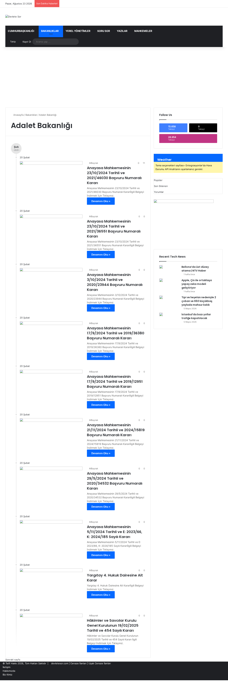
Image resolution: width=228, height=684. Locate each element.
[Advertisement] (114, 77)
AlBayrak (93, 163)
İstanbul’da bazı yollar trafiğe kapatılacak (196, 316)
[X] (221, 678)
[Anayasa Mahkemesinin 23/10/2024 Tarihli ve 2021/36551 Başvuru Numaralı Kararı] (51, 232)
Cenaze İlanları (78, 663)
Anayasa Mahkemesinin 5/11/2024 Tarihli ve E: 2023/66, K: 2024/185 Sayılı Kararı (114, 531)
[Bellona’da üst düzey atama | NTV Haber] (161, 267)
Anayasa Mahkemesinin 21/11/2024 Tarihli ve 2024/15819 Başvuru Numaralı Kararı (116, 429)
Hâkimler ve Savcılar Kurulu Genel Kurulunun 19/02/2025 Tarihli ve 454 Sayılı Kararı (112, 625)
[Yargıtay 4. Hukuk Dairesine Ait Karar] (51, 586)
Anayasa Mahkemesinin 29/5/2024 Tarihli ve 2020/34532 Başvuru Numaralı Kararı (114, 481)
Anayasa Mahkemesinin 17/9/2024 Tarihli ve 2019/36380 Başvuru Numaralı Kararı (115, 333)
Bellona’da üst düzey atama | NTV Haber (195, 268)
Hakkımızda (9, 670)
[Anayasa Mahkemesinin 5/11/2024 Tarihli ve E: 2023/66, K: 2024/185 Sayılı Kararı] (51, 537)
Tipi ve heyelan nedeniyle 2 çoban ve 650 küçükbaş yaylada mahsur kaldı (199, 301)
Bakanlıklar (50, 30)
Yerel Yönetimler (78, 30)
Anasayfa (18, 114)
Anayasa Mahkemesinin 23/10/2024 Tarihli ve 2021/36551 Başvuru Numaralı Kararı (114, 229)
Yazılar (122, 30)
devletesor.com (59, 663)
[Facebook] (224, 678)
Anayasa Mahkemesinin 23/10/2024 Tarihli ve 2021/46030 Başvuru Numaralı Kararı (114, 175)
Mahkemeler (143, 30)
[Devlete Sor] (13, 17)
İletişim (6, 667)
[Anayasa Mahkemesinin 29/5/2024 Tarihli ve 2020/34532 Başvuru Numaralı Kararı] (51, 484)
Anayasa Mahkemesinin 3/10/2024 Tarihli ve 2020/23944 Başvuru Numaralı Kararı (114, 282)
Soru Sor (103, 30)
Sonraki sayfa (12, 659)
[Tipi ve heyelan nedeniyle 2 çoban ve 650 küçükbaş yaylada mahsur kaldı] (161, 297)
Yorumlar (159, 191)
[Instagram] (219, 678)
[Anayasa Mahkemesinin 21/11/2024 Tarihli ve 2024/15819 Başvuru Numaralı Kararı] (51, 435)
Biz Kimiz (7, 674)
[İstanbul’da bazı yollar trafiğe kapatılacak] (161, 314)
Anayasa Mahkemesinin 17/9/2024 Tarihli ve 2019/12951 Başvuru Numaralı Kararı (115, 381)
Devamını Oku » (100, 201)
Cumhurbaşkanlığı (21, 30)
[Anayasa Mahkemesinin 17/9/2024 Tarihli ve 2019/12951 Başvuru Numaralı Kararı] (51, 387)
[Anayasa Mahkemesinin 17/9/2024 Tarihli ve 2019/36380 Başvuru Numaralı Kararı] (51, 339)
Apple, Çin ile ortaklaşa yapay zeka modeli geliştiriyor (197, 283)
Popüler (158, 180)
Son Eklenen (161, 186)
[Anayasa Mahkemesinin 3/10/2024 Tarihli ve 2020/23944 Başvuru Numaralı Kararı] (51, 285)
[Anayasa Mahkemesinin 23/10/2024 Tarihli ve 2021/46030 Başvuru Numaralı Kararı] (51, 178)
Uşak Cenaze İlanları (100, 663)
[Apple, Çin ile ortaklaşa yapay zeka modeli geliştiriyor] (161, 280)
